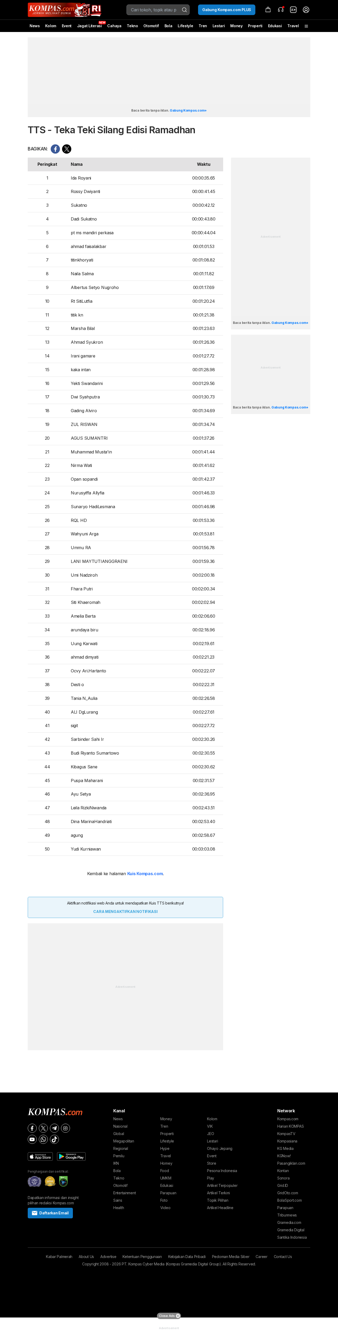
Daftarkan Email (54, 1213)
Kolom (50, 26)
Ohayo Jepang (219, 1148)
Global (118, 1133)
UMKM (165, 1178)
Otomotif (151, 26)
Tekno (132, 26)
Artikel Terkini (218, 1193)
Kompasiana (287, 1141)
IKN (116, 1163)
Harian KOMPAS (290, 1126)
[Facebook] (32, 1128)
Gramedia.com (289, 1222)
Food (164, 1170)
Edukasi (275, 26)
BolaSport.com (289, 1200)
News (35, 26)
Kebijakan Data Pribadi (187, 1256)
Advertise (108, 1256)
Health (118, 1207)
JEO (210, 1133)
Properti (255, 26)
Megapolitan (123, 1141)
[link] (293, 10)
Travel (293, 26)
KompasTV (286, 1133)
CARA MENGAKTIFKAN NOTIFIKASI (125, 911)
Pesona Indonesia (222, 1170)
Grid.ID (282, 1185)
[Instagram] (65, 1128)
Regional (120, 1148)
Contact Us (283, 1256)
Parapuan (168, 1193)
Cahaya (114, 26)
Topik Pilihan (217, 1200)
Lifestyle (185, 26)
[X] (43, 1128)
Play (210, 1178)
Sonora (283, 1178)
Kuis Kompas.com (145, 873)
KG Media (285, 1148)
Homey (166, 1163)
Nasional (120, 1126)
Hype (165, 1148)
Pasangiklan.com (291, 1163)
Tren (203, 26)
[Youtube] (32, 1139)
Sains (117, 1200)
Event (67, 26)
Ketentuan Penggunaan (142, 1256)
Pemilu (118, 1156)
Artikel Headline (220, 1207)
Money (236, 26)
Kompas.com (287, 1119)
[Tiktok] (54, 1139)
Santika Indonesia (292, 1237)
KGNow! (283, 1156)
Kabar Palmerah (59, 1256)
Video (165, 1207)
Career (261, 1256)
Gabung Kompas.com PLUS (226, 9)
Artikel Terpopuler (222, 1185)
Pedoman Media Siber (231, 1256)
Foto (164, 1200)
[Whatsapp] (43, 1139)
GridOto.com (287, 1193)
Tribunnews (287, 1215)
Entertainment (124, 1193)
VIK (210, 1126)
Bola (168, 26)
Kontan (283, 1170)
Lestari (219, 28)
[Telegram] (54, 1128)
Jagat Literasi (89, 26)
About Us (86, 1256)
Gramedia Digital (290, 1230)
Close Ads (167, 1316)
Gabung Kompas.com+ (188, 110)
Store (211, 1163)
